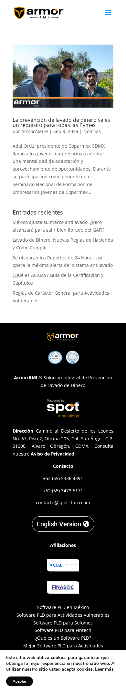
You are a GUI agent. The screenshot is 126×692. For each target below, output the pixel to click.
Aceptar (19, 681)
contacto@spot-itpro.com (63, 502)
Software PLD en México (63, 607)
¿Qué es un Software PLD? (63, 638)
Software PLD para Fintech (63, 630)
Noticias (92, 131)
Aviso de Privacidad (52, 454)
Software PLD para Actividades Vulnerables (63, 615)
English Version (59, 524)
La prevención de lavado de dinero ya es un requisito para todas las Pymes (61, 122)
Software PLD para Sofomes (63, 623)
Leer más (104, 669)
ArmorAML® (34, 131)
